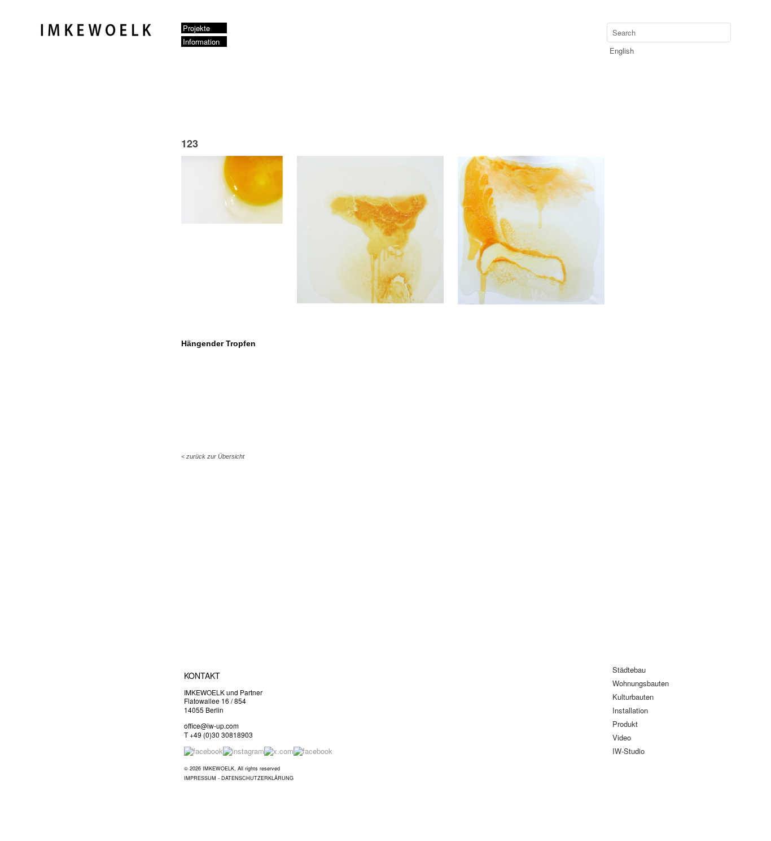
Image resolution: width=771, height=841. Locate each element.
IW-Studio (628, 751)
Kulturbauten (633, 696)
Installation (630, 710)
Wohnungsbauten (640, 683)
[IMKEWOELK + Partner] (99, 34)
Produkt (625, 723)
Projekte (196, 28)
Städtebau (629, 669)
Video (621, 737)
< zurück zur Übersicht (212, 456)
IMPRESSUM (200, 778)
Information (201, 41)
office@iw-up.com (211, 725)
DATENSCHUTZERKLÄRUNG (257, 778)
